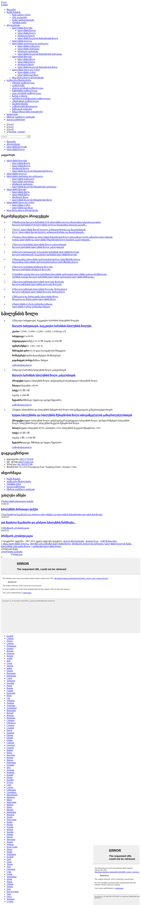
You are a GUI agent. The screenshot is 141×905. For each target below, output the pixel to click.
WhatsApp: (12, 464)
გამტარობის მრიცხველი (24, 106)
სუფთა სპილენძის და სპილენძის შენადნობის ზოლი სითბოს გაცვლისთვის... (51, 240)
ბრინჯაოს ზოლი (26, 36)
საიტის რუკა (92, 541)
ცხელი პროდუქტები (73, 541)
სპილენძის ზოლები (22, 28)
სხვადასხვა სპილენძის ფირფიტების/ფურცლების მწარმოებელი (45, 262)
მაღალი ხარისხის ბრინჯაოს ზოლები (31, 269)
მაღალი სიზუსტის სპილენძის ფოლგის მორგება (37, 284)
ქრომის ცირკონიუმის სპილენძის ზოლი (50, 544)
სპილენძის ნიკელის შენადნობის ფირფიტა (40, 54)
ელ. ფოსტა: (13, 462)
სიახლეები (12, 114)
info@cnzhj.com (26, 462)
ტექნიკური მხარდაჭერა (19, 80)
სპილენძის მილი (26, 59)
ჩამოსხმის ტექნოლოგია (24, 91)
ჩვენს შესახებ (13, 12)
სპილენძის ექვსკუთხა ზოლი (15, 546)
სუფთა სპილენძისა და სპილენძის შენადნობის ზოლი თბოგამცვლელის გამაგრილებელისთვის (72, 415)
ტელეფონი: (13, 459)
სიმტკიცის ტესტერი (22, 109)
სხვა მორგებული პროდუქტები (28, 77)
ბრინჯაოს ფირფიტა (28, 51)
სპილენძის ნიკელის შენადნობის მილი (37, 67)
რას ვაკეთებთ (19, 17)
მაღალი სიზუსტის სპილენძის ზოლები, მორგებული (38, 292)
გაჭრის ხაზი (18, 85)
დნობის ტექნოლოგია (23, 83)
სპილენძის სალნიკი (28, 75)
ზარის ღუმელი (19, 96)
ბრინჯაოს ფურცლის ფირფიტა (88, 544)
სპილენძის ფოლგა (22, 41)
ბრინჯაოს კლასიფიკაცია (17, 535)
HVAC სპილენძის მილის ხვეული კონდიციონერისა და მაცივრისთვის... (48, 232)
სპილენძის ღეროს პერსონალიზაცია (31, 307)
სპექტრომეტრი (20, 104)
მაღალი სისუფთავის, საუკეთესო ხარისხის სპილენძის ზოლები (44, 254)
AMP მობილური (108, 541)
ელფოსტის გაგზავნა (11, 551)
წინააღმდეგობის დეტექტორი (27, 112)
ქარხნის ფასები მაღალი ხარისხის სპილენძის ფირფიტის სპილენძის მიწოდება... (53, 277)
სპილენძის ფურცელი (29, 46)
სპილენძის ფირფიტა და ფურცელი (30, 43)
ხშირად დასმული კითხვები (21, 117)
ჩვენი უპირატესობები (23, 20)
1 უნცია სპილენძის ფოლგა (15, 544)
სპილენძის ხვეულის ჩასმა (118, 544)
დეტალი (27, 365)
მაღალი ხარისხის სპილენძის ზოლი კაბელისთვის (38, 247)
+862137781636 (26, 459)
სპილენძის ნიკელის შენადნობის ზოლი (38, 38)
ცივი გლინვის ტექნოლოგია (26, 93)
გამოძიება (17, 365)
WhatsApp (17, 554)
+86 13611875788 (24, 464)
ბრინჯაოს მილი (26, 64)
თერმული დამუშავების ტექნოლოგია (31, 98)
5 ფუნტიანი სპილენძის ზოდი (46, 546)
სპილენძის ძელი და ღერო (26, 70)
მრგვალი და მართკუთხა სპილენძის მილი (34, 299)
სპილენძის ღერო (27, 72)
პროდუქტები (13, 25)
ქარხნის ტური (19, 23)
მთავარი (11, 9)
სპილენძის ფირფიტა (28, 49)
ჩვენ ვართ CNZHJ (21, 15)
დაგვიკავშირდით (16, 119)
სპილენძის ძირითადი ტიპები (19, 509)
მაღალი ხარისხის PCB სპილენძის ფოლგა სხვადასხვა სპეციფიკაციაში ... (49, 225)
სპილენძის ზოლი (27, 30)
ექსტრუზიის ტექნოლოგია (25, 101)
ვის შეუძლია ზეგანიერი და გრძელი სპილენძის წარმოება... (38, 522)
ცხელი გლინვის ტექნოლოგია (27, 88)
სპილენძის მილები (22, 57)
